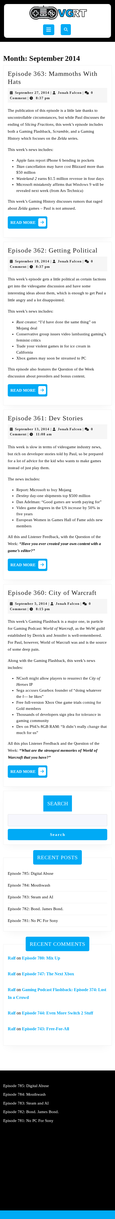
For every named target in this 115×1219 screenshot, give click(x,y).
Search (57, 803)
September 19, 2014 (32, 261)
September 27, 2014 (32, 93)
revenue (76, 178)
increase (75, 508)
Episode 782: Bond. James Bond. (35, 909)
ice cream (78, 346)
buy (54, 490)
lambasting (81, 334)
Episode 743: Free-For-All (45, 1029)
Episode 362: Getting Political (53, 250)
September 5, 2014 (31, 604)
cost (67, 166)
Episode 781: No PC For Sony (33, 920)
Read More (28, 224)
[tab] (48, 29)
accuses (31, 690)
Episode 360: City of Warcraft (52, 592)
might (34, 678)
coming (89, 702)
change (93, 726)
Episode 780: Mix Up (41, 958)
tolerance (89, 714)
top (65, 496)
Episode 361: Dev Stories (45, 418)
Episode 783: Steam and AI (30, 897)
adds (91, 520)
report (40, 160)
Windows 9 (82, 184)
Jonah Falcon (70, 93)
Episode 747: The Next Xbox (48, 974)
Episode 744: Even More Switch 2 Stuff (57, 1013)
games (59, 502)
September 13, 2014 (32, 429)
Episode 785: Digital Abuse (30, 873)
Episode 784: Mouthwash (29, 885)
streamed (68, 358)
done (59, 322)
